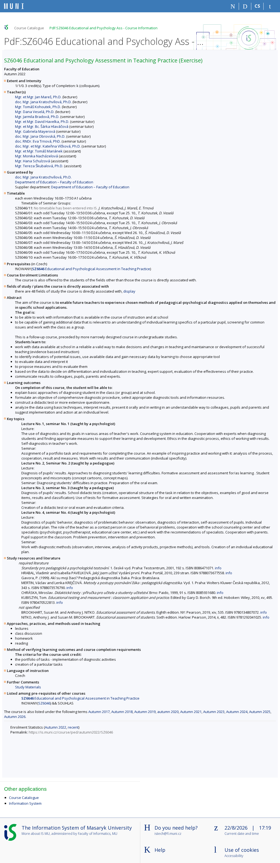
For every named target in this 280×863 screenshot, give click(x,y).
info (218, 567)
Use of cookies (241, 850)
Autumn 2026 (14, 716)
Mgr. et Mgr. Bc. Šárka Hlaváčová (41, 126)
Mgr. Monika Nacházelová (36, 156)
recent (73, 727)
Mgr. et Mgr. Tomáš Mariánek (39, 151)
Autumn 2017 (99, 711)
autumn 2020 (168, 711)
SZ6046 (44, 703)
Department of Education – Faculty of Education (54, 182)
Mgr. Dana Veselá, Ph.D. (34, 111)
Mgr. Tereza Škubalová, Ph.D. (39, 165)
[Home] (233, 6)
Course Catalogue (29, 27)
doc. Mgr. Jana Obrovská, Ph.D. (40, 136)
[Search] (245, 6)
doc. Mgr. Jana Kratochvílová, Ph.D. (43, 101)
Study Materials (28, 687)
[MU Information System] (6, 27)
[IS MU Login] (270, 6)
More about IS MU (36, 833)
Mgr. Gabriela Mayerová (35, 131)
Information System (25, 803)
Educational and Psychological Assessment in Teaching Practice (91, 268)
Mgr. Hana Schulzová (32, 160)
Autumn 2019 (145, 711)
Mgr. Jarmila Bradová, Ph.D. (37, 116)
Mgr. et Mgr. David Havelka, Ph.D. (42, 121)
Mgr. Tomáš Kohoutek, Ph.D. (38, 106)
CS (257, 6)
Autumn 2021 (191, 711)
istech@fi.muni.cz (167, 833)
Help (159, 850)
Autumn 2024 (236, 711)
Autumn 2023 (213, 711)
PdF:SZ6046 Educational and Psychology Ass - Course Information (103, 27)
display (129, 291)
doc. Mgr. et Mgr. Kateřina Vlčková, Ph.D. (48, 146)
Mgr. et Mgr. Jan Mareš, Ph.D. (38, 96)
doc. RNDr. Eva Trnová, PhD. (38, 141)
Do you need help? (176, 827)
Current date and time (241, 834)
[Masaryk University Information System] (14, 6)
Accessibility (233, 856)
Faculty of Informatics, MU (97, 833)
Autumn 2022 (55, 727)
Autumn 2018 (122, 711)
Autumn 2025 (259, 711)
